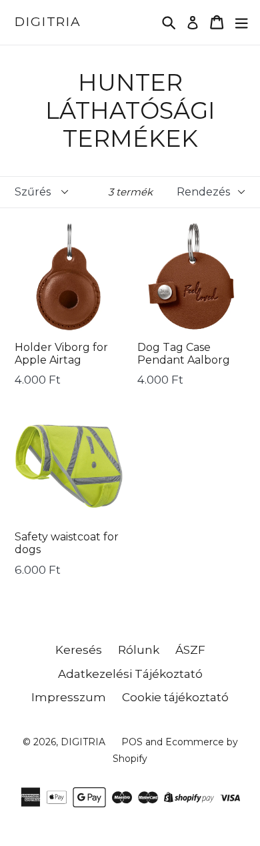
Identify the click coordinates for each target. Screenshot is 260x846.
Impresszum (68, 697)
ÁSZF (190, 650)
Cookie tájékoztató (175, 697)
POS (132, 742)
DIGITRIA (48, 22)
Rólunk (138, 650)
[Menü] (241, 22)
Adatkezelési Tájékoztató (130, 674)
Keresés (78, 650)
